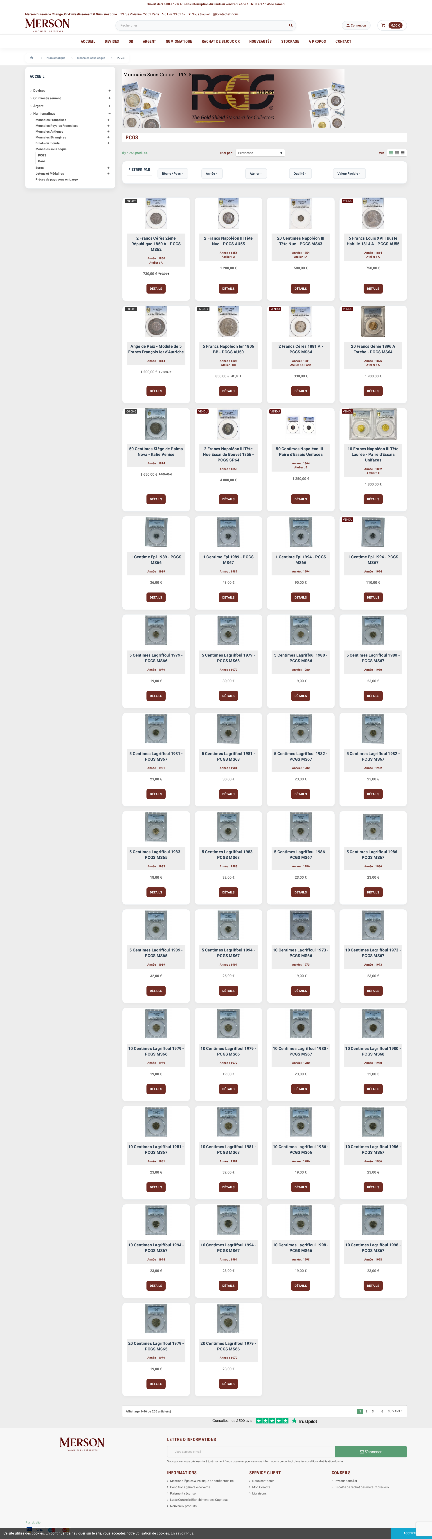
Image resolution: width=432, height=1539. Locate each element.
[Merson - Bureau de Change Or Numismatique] (47, 25)
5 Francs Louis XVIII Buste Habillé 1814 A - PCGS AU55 (373, 241)
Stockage (290, 41)
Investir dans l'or (346, 1481)
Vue (382, 153)
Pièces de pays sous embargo (57, 179)
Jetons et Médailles (50, 173)
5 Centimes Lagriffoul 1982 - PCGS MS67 (300, 756)
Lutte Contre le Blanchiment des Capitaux (199, 1499)
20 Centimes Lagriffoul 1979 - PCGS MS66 (228, 1346)
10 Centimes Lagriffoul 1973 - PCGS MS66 (301, 953)
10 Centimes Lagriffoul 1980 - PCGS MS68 (373, 1051)
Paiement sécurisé (183, 1493)
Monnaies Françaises (51, 120)
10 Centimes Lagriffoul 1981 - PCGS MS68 (228, 1149)
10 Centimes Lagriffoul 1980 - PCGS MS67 (301, 1051)
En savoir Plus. (182, 1533)
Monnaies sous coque (51, 149)
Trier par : (226, 153)
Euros (40, 167)
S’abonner (373, 1452)
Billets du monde (48, 143)
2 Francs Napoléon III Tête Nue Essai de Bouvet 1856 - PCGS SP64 (228, 454)
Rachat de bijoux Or (221, 41)
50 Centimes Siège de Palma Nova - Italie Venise (156, 451)
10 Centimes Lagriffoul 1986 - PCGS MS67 (373, 1149)
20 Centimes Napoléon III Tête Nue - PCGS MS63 (300, 241)
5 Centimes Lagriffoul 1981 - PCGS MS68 (228, 756)
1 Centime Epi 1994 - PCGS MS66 (300, 560)
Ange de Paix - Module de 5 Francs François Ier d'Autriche (156, 349)
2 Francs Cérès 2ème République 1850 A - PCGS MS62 (156, 244)
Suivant (395, 1411)
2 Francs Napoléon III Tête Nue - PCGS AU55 (228, 241)
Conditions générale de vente (190, 1487)
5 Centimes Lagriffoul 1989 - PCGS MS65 (156, 953)
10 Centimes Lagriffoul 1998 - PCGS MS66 (301, 1248)
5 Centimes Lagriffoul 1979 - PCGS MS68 (228, 658)
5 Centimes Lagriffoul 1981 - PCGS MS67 (156, 756)
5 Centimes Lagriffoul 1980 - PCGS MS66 (300, 658)
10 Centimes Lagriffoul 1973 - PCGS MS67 (373, 953)
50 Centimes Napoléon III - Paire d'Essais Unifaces (301, 451)
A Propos (317, 41)
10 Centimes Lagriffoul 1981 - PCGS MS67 (156, 1149)
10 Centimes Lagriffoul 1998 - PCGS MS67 (373, 1248)
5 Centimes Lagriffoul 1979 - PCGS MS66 (156, 658)
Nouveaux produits (183, 1506)
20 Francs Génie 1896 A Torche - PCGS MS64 (373, 349)
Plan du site (33, 1522)
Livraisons (259, 1493)
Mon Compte (261, 1487)
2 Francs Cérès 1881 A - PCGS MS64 (301, 349)
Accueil (88, 41)
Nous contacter (263, 1481)
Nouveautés (260, 41)
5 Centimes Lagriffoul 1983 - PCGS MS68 (228, 854)
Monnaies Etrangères (51, 137)
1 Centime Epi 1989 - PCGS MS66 (156, 560)
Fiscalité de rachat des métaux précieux (362, 1487)
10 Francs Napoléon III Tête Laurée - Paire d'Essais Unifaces (373, 454)
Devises (39, 91)
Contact (343, 41)
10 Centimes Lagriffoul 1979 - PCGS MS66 (156, 1051)
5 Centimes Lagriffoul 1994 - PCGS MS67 (228, 953)
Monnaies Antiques (49, 131)
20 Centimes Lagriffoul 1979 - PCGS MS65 (156, 1346)
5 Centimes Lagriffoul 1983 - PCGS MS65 (156, 854)
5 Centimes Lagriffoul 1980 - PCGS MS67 (373, 658)
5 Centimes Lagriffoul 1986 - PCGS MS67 (300, 854)
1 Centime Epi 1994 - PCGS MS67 (373, 560)
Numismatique (44, 113)
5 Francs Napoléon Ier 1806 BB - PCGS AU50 (228, 349)
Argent (38, 106)
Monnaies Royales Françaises (57, 125)
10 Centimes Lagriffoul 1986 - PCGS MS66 (301, 1149)
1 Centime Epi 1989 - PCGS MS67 (228, 560)
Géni (41, 161)
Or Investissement (47, 98)
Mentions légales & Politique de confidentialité (202, 1481)
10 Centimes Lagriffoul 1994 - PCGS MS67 (156, 1248)
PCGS (42, 155)
